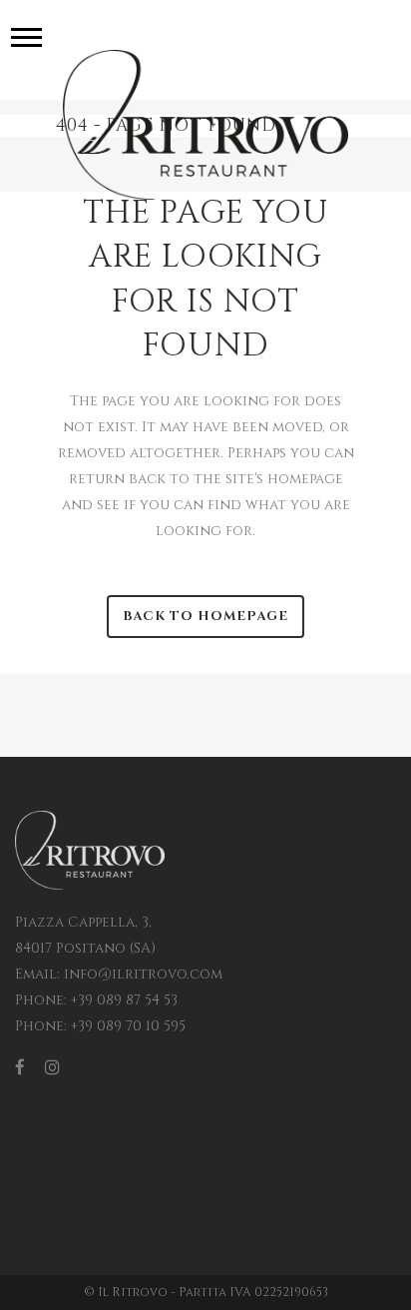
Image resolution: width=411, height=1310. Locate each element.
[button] (26, 36)
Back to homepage (205, 616)
